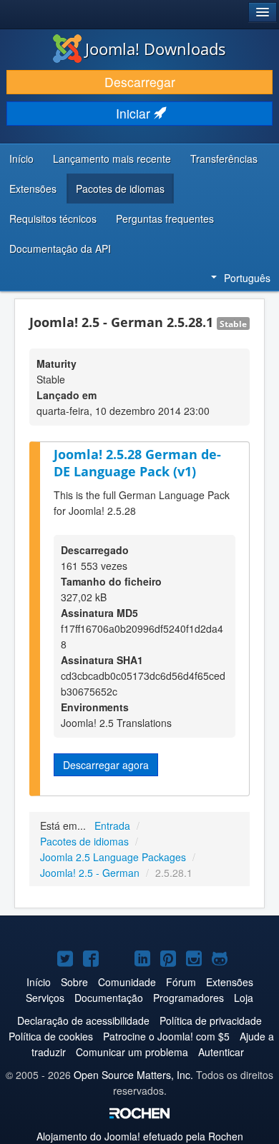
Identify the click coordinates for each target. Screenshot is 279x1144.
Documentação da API (60, 248)
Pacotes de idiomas (120, 188)
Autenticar (221, 1052)
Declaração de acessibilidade (83, 1020)
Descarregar (139, 82)
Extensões (33, 188)
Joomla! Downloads (155, 48)
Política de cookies (51, 1036)
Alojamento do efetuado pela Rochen (139, 1136)
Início (21, 158)
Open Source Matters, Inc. (133, 1075)
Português (247, 278)
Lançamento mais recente (112, 158)
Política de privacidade (211, 1020)
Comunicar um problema (132, 1052)
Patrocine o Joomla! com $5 (166, 1036)
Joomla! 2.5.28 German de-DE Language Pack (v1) (137, 463)
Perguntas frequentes (165, 218)
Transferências (224, 158)
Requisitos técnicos (53, 218)
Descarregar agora (106, 765)
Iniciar (135, 113)
